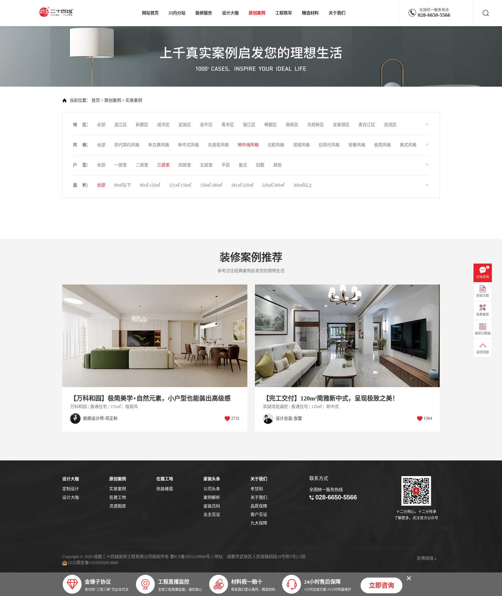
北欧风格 (275, 145)
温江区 (120, 124)
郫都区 (270, 124)
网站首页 (150, 13)
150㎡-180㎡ (211, 185)
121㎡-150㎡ (180, 185)
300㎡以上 (302, 185)
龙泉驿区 (341, 124)
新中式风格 (188, 145)
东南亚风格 (218, 145)
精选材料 (310, 13)
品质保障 (258, 506)
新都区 (142, 124)
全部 (101, 124)
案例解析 (211, 497)
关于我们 (337, 13)
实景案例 (134, 100)
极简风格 (382, 145)
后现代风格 (329, 145)
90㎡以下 (122, 185)
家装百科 (211, 506)
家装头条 (211, 479)
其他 (277, 165)
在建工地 (117, 497)
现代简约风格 (126, 145)
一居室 (120, 165)
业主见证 (211, 514)
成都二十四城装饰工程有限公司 (57, 12)
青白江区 (366, 124)
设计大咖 (230, 13)
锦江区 (249, 124)
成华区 (163, 124)
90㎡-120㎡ (150, 185)
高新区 (292, 124)
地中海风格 (248, 145)
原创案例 (257, 13)
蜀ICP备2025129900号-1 (191, 556)
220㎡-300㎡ (273, 185)
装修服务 (203, 13)
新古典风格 (158, 145)
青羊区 (227, 124)
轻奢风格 (357, 145)
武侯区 (185, 124)
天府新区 (315, 124)
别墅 (260, 165)
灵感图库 (117, 506)
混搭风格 (301, 145)
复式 (243, 165)
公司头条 (211, 489)
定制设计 (70, 489)
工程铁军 (283, 13)
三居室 (163, 165)
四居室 (185, 165)
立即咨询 (381, 584)
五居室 (206, 165)
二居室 (142, 165)
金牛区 (206, 124)
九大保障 (258, 523)
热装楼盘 (164, 489)
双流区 (390, 124)
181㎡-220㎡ (242, 185)
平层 (225, 165)
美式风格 (408, 145)
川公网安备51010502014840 (93, 562)
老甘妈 (256, 489)
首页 (96, 100)
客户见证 (258, 514)
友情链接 (426, 558)
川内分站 (177, 13)
